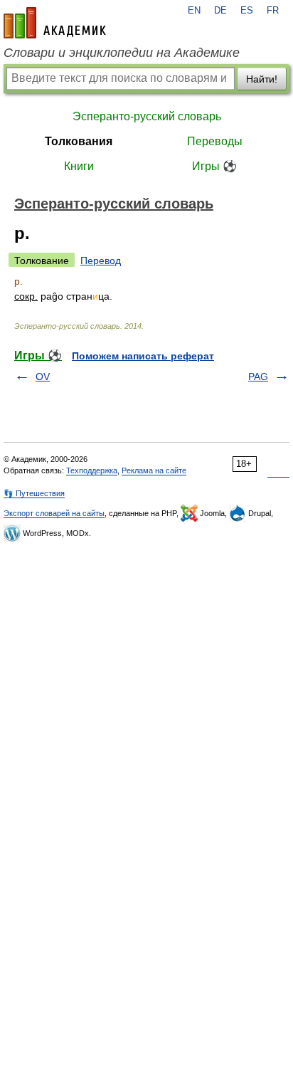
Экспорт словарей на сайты (54, 513)
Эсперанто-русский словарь (147, 116)
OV (43, 376)
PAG (258, 376)
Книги (79, 166)
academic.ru (55, 22)
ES (246, 11)
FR (273, 11)
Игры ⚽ (214, 166)
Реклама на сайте (154, 470)
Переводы (215, 141)
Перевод (100, 260)
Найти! (261, 79)
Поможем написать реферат (143, 356)
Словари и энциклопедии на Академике (122, 53)
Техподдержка (91, 470)
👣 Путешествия (34, 493)
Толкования (78, 141)
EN (194, 11)
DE (220, 11)
